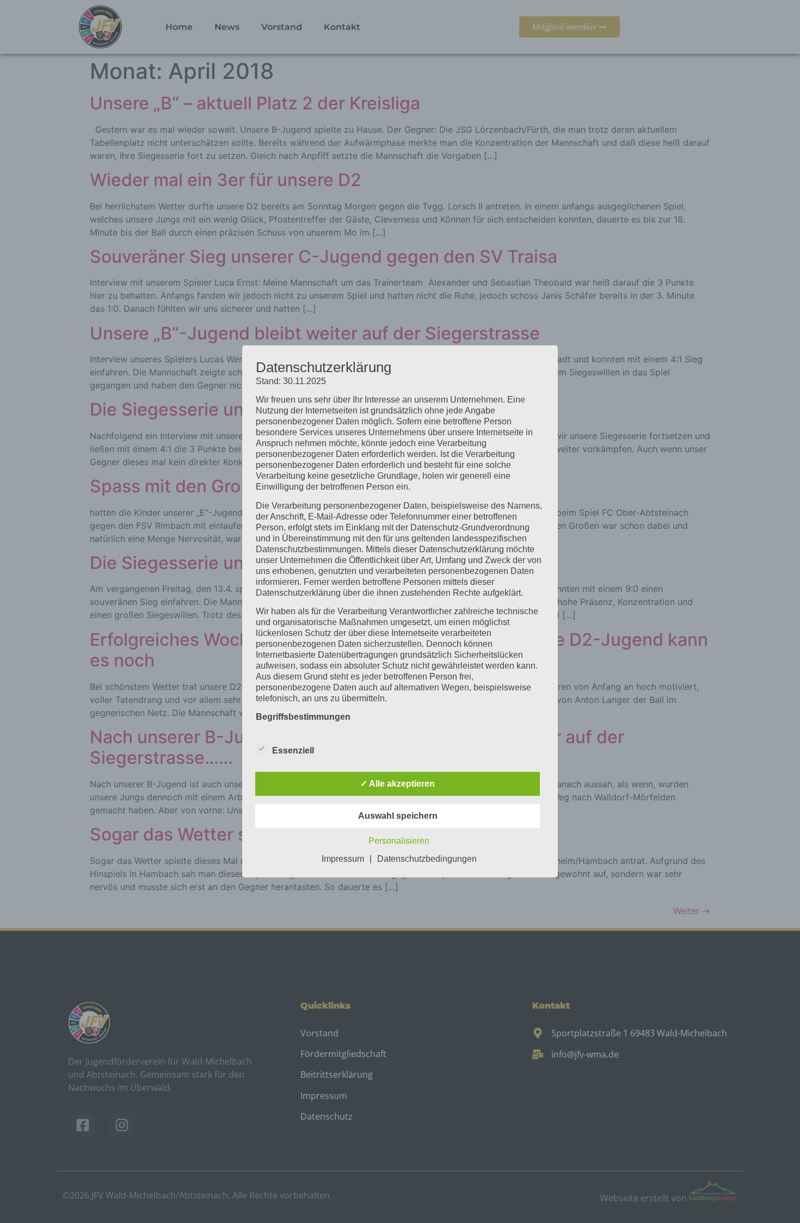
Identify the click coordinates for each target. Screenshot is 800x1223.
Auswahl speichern (398, 815)
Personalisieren (398, 840)
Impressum (343, 858)
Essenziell (293, 750)
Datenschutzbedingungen (427, 858)
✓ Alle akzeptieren (397, 783)
